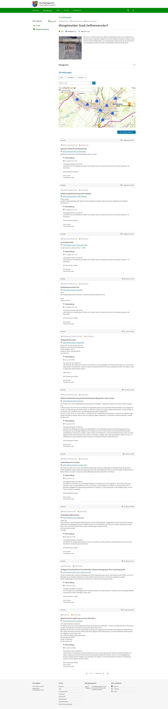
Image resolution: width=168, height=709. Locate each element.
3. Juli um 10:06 (129, 454)
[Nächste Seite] (103, 673)
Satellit (63, 124)
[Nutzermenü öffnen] (133, 10)
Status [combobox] (61, 77)
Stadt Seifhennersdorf (38, 686)
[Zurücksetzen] (91, 83)
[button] (97, 65)
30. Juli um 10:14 (129, 279)
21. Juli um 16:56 (129, 331)
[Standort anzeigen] (132, 116)
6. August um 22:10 (128, 234)
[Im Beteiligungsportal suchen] (128, 10)
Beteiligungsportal (46, 3)
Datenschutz (62, 696)
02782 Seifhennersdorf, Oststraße (72, 290)
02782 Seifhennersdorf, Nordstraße (73, 401)
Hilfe (60, 689)
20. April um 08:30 (128, 610)
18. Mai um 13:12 (129, 561)
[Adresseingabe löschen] (93, 90)
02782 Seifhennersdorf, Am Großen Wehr (75, 465)
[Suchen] (93, 83)
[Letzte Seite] (107, 673)
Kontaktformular (63, 691)
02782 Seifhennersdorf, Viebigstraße (73, 342)
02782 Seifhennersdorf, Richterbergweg (74, 151)
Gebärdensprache (63, 701)
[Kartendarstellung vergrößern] (132, 119)
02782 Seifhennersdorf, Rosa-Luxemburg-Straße (77, 572)
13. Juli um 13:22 (129, 390)
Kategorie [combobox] (71, 77)
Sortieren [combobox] (81, 77)
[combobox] (76, 90)
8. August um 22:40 (128, 185)
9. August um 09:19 (128, 140)
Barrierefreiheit (62, 699)
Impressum (62, 694)
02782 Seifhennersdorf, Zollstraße (73, 621)
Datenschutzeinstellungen (65, 704)
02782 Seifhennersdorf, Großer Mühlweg (75, 196)
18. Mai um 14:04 (129, 506)
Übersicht (53, 21)
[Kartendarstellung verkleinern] (132, 122)
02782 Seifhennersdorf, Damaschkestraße (75, 245)
